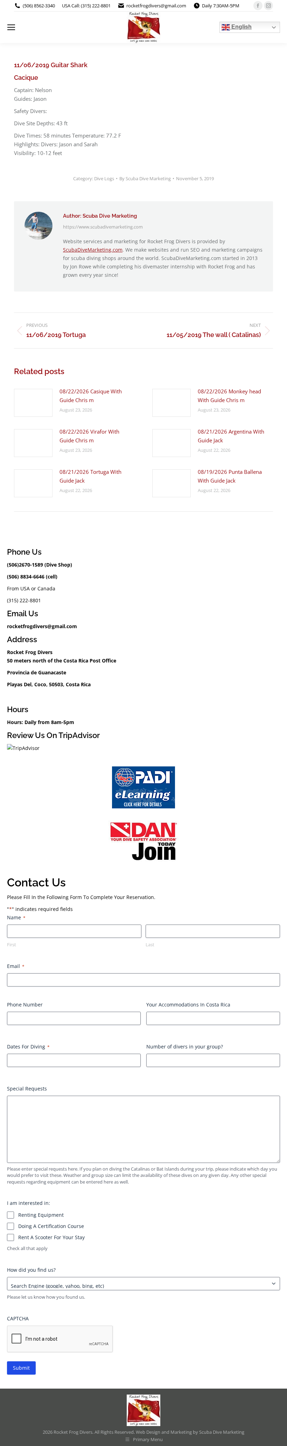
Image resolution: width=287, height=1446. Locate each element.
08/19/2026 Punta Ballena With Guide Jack (230, 476)
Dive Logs (104, 178)
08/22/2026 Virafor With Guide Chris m (89, 436)
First (11, 944)
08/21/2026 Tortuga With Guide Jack (90, 476)
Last (150, 944)
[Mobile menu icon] (11, 27)
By (145, 178)
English (241, 27)
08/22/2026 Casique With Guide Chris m (90, 395)
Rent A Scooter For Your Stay (51, 1237)
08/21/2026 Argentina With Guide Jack (231, 436)
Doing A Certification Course (51, 1226)
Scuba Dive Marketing (221, 1432)
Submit (21, 1367)
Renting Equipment (41, 1215)
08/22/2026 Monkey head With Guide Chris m (229, 395)
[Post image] (33, 403)
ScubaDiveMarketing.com (92, 249)
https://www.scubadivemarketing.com (103, 227)
